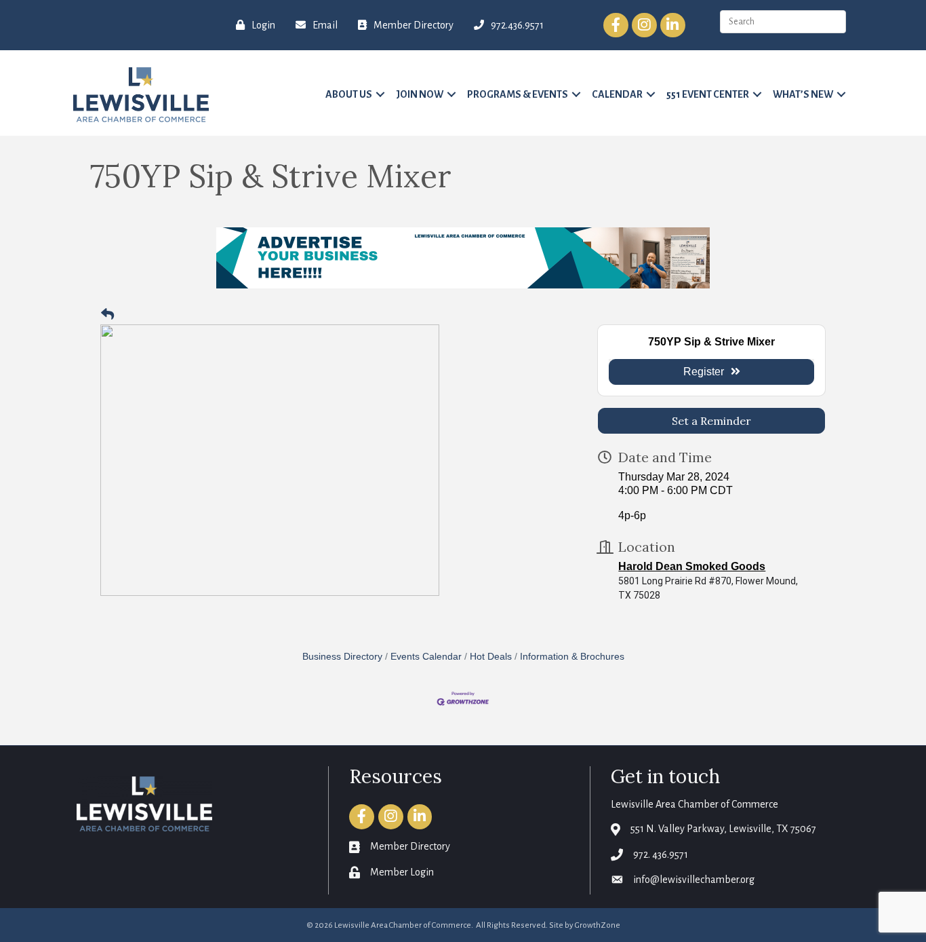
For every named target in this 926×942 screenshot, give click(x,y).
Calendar (617, 94)
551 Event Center (707, 94)
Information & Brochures (572, 657)
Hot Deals (491, 657)
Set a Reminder (711, 421)
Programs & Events (517, 94)
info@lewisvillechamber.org (693, 879)
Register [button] (703, 371)
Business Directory (342, 657)
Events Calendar (426, 657)
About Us (348, 94)
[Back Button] (107, 315)
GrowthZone (597, 925)
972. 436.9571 (660, 854)
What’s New (803, 94)
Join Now (419, 94)
